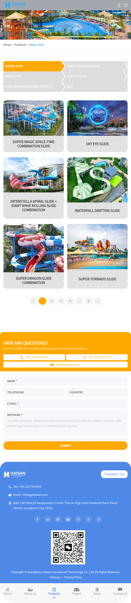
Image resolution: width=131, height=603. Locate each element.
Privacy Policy (73, 577)
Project (76, 593)
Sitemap (54, 577)
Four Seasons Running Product (29, 86)
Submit (65, 445)
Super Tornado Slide (97, 279)
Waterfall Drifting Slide (97, 210)
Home (7, 44)
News (97, 593)
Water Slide (36, 44)
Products (20, 44)
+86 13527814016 (37, 357)
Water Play (13, 76)
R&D (70, 86)
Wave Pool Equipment (83, 66)
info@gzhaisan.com (68, 364)
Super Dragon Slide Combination (34, 280)
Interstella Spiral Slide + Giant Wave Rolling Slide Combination (33, 206)
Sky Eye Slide (97, 143)
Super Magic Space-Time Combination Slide (34, 144)
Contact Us (114, 474)
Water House (77, 76)
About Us (30, 593)
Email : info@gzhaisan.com (30, 494)
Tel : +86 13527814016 (27, 486)
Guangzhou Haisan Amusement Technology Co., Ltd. (60, 572)
